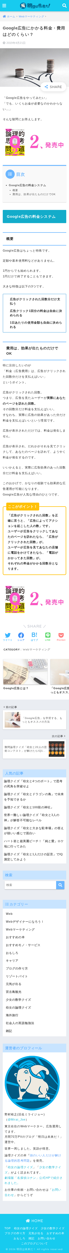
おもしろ (12, 952)
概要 (15, 190)
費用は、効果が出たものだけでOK (34, 194)
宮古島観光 (14, 991)
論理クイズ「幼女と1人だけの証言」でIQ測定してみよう (33, 857)
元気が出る (14, 984)
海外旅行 (12, 1015)
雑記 (9, 1030)
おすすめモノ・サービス (23, 945)
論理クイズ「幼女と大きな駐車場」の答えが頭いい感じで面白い (34, 831)
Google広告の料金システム (27, 185)
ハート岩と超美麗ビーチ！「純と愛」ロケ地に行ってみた (34, 844)
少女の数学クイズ (18, 999)
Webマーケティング (36, 649)
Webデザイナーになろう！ (25, 921)
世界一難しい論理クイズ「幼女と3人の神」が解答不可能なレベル (31, 817)
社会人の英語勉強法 (20, 1023)
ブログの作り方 (17, 968)
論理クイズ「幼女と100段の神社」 (29, 807)
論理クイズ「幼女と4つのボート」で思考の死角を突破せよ (33, 784)
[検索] (60, 885)
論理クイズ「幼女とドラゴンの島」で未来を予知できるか (34, 797)
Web (9, 913)
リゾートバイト (17, 976)
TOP (7, 1228)
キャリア (12, 960)
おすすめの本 (15, 937)
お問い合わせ (47, 1238)
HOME (36, 1220)
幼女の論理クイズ (18, 1007)
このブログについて (34, 1243)
